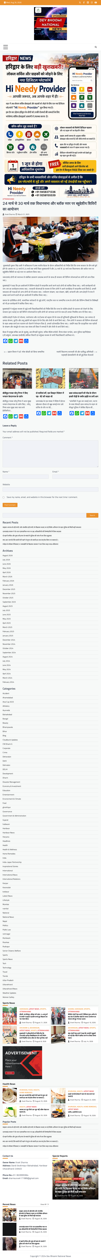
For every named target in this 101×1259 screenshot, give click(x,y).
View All (44, 1204)
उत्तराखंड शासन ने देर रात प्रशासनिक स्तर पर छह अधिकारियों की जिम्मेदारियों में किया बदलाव (32, 531)
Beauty (5, 722)
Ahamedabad (8, 697)
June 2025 (7, 614)
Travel (5, 971)
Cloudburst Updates (10, 739)
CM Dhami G (7, 744)
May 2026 (7, 568)
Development (8, 773)
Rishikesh (6, 938)
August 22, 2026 (90, 1100)
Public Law (7, 929)
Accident (6, 693)
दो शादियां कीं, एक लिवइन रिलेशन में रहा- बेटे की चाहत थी (50, 395)
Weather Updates (9, 992)
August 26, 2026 (77, 1195)
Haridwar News (9, 832)
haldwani (6, 824)
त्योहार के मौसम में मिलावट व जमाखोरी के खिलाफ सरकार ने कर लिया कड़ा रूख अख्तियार (30, 544)
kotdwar (6, 891)
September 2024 (9, 652)
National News (8, 917)
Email (55, 471)
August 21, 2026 (41, 1022)
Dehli (5, 760)
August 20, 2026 (41, 1115)
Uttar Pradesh (8, 980)
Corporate (6, 748)
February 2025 (8, 631)
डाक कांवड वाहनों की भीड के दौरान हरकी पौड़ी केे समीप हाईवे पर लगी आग (83, 395)
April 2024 (7, 673)
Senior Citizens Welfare (12, 950)
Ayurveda (6, 710)
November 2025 (9, 593)
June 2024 (7, 665)
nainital (5, 908)
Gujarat (5, 820)
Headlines (6, 841)
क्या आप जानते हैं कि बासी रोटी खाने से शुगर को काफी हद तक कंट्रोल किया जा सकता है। (31, 539)
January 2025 (8, 635)
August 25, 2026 (41, 1101)
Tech (4, 963)
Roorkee (6, 942)
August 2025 (8, 606)
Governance (7, 811)
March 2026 (7, 576)
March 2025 (7, 627)
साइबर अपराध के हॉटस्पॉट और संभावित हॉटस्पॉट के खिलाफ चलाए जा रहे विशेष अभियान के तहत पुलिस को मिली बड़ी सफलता (42, 527)
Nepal (5, 921)
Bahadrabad (7, 714)
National (6, 912)
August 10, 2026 (90, 1022)
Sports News (8, 959)
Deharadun (7, 756)
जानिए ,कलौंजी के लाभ (75, 1112)
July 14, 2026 (88, 1041)
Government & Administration (14, 815)
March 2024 (7, 677)
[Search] (96, 47)
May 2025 (7, 618)
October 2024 (8, 648)
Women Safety (8, 997)
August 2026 (8, 555)
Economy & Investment (12, 786)
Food (4, 803)
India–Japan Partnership (12, 862)
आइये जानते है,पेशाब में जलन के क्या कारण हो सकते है (81, 1095)
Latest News (7, 895)
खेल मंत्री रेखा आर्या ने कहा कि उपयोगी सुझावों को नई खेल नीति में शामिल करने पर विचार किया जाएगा (82, 1035)
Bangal (5, 718)
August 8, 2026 (40, 1041)
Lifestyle (6, 900)
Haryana (6, 836)
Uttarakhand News (10, 988)
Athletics (6, 706)
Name (6, 471)
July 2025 (6, 610)
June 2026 (7, 563)
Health (5, 845)
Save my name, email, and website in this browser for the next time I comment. (42, 497)
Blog (4, 735)
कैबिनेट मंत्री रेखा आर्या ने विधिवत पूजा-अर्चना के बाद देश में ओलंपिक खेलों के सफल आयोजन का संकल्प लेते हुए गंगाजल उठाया (82, 1016)
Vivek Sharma (10, 214)
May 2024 (7, 669)
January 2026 (8, 585)
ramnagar (6, 933)
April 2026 (7, 572)
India (4, 857)
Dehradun (6, 765)
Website (6, 484)
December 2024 (9, 639)
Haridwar (6, 828)
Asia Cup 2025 (8, 701)
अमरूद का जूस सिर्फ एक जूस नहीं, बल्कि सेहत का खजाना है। (34, 1110)
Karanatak (7, 887)
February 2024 (8, 682)
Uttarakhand (8, 199)
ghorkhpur (7, 807)
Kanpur (5, 883)
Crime (5, 752)
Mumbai (6, 904)
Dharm (5, 777)
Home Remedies (9, 853)
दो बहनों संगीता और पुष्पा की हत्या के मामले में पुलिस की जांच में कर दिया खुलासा (27, 535)
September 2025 (9, 601)
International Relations (11, 879)
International (8, 870)
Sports (5, 955)
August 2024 (8, 656)
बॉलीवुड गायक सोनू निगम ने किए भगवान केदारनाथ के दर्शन (15, 395)
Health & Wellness (10, 849)
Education (6, 790)
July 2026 (6, 559)
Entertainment (8, 794)
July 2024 (6, 660)
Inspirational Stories (10, 866)
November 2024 (9, 644)
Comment (8, 437)
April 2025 (7, 623)
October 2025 (8, 597)
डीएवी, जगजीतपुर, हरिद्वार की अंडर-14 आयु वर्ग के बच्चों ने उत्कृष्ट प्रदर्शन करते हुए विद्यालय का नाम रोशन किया (33, 1016)
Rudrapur (6, 946)
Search (92, 515)
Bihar (5, 731)
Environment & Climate (12, 798)
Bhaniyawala (8, 727)
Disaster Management (11, 782)
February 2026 (8, 580)
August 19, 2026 (90, 1115)
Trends (5, 976)
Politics (5, 925)
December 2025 (9, 589)
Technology (7, 967)
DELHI (5, 769)
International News (10, 874)
